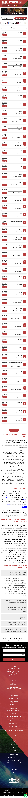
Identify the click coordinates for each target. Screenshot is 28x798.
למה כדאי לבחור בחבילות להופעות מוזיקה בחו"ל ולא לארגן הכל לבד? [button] (17, 623)
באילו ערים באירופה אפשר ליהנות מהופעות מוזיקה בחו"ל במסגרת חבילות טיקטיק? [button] (15, 609)
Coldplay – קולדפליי (19, 451)
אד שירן (22, 476)
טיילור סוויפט (21, 459)
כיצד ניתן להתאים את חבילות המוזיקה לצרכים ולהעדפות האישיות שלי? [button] (16, 602)
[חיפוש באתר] (20, 2)
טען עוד (14, 430)
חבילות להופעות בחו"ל (20, 18)
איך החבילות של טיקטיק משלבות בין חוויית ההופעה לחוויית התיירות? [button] (16, 573)
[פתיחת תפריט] (24, 2)
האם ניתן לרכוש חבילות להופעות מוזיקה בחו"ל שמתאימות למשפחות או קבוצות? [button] (15, 630)
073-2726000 (13, 2)
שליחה (14, 659)
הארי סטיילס (21, 468)
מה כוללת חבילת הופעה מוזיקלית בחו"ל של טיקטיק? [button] (15, 617)
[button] (25, 795)
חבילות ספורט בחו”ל (7, 18)
